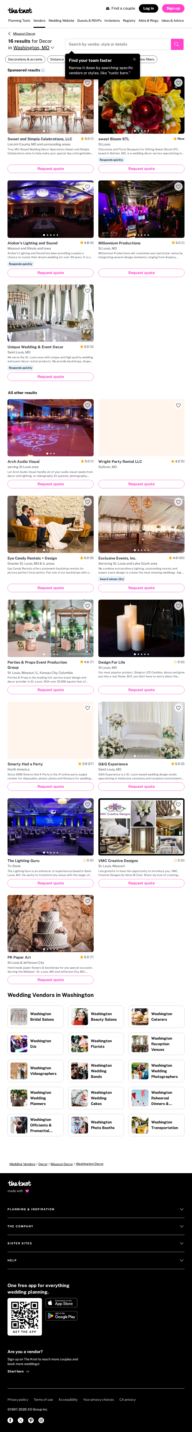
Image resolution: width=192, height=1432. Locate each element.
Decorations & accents (25, 59)
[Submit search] (177, 44)
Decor (43, 1164)
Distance (57, 59)
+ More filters (144, 59)
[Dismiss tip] (134, 59)
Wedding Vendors (22, 1164)
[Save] (87, 82)
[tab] (44, 131)
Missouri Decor (24, 33)
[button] (43, 71)
